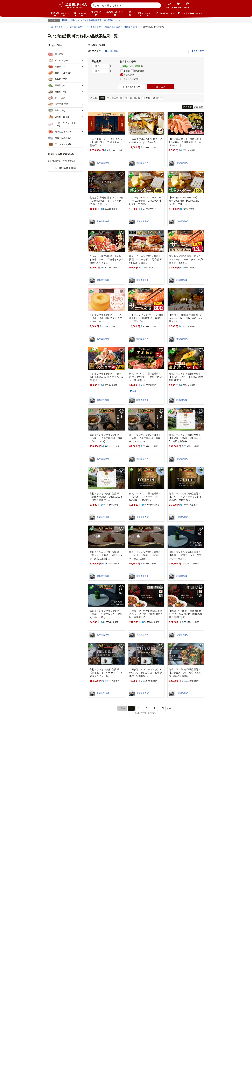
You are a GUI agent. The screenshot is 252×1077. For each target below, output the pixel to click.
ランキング (96, 13)
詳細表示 (198, 107)
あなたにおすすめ (114, 13)
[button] (142, 66)
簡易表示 (187, 107)
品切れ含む (112, 51)
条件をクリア (197, 51)
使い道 (143, 14)
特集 (130, 13)
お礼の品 (58, 14)
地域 (80, 14)
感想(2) (135, 390)
